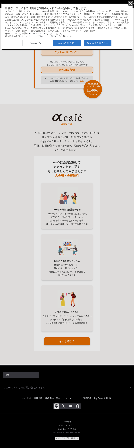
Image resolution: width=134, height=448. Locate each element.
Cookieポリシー (38, 33)
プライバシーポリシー (47, 36)
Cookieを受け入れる (97, 43)
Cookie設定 (36, 43)
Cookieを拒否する (67, 43)
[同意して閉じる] (130, 3)
